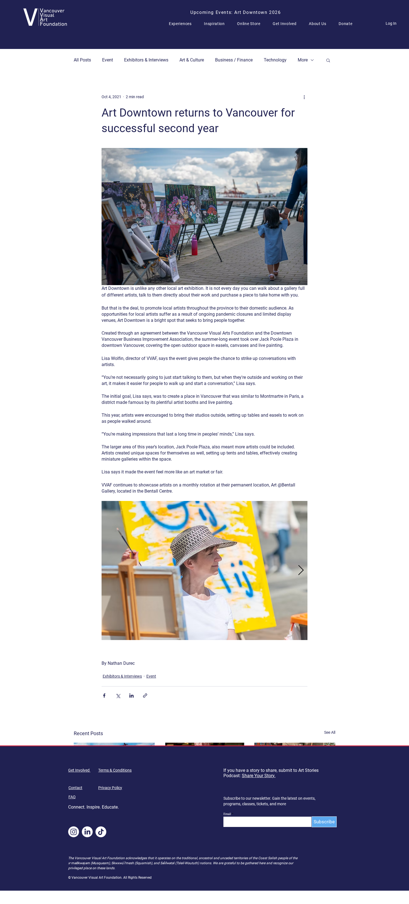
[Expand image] (204, 570)
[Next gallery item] (301, 570)
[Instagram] (73, 831)
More (303, 60)
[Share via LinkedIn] (131, 695)
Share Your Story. (258, 775)
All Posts (82, 60)
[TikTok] (100, 831)
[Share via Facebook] (104, 695)
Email (227, 813)
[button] (182, 23)
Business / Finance (234, 60)
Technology (275, 60)
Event (107, 60)
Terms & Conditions (115, 770)
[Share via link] (145, 695)
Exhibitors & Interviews (146, 60)
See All (329, 732)
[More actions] (304, 96)
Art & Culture (191, 60)
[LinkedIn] (87, 831)
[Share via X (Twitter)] (117, 695)
